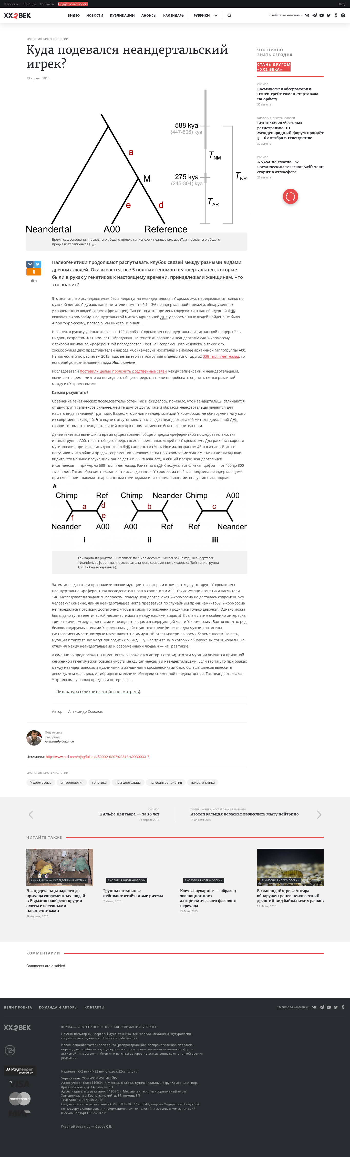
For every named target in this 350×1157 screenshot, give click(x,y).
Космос (262, 84)
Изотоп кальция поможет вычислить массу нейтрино (244, 814)
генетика (99, 782)
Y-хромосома (41, 782)
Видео (74, 15)
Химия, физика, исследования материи (218, 809)
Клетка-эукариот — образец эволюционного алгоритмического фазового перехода (208, 898)
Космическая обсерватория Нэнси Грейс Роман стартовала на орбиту (287, 94)
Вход (342, 4)
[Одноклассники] (336, 15)
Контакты (47, 4)
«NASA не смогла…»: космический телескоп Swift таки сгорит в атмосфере (290, 167)
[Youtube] (321, 15)
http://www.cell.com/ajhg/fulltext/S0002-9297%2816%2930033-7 (97, 756)
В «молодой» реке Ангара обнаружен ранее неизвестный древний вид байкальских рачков (290, 895)
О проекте (12, 4)
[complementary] (288, 126)
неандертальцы (128, 782)
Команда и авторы (59, 1007)
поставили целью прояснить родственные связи (123, 371)
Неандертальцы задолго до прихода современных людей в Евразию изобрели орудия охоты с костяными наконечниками (55, 900)
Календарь (173, 15)
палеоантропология (166, 782)
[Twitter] (329, 15)
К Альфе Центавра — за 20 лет (129, 814)
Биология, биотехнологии (47, 39)
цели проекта (18, 1007)
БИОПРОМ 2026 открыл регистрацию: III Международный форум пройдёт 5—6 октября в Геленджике (290, 131)
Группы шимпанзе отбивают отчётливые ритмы (133, 893)
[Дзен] (343, 15)
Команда (30, 4)
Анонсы (149, 15)
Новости (94, 15)
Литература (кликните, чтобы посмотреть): (98, 691)
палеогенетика (203, 782)
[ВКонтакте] (307, 15)
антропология (71, 782)
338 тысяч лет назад (221, 356)
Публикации (122, 15)
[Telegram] (314, 15)
